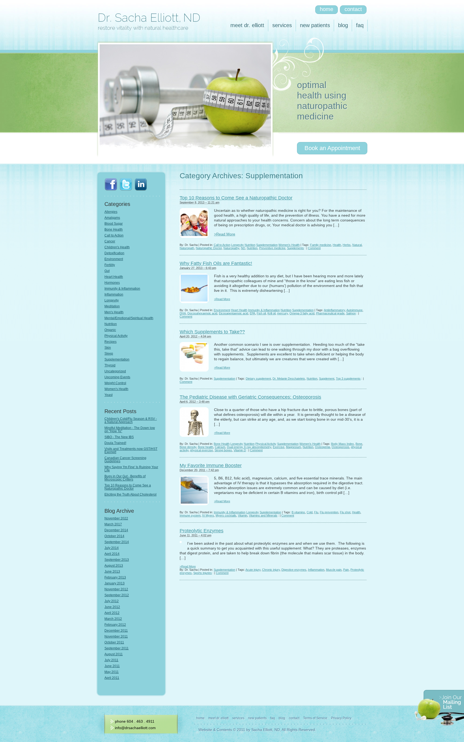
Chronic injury (271, 569)
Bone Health (222, 443)
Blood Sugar (113, 223)
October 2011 (114, 642)
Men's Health (114, 312)
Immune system (190, 515)
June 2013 (112, 571)
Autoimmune (354, 310)
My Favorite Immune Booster (211, 465)
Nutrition (250, 244)
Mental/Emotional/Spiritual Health (128, 318)
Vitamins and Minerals (263, 515)
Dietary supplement (258, 378)
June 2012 (112, 607)
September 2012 (116, 595)
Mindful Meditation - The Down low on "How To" (129, 429)
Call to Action (222, 244)
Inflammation (316, 569)
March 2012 (113, 618)
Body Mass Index (342, 443)
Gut (107, 270)
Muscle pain (334, 569)
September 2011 (116, 648)
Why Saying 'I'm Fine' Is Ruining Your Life (131, 468)
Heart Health (239, 310)
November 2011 (116, 636)
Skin (107, 347)
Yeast (108, 395)
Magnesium (293, 447)
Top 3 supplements (348, 378)
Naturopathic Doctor (209, 248)
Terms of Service (315, 718)
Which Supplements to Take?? (212, 331)
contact (353, 9)
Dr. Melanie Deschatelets (289, 378)
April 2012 (111, 612)
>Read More (224, 234)
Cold (310, 512)
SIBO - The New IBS (119, 437)
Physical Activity (265, 443)
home (326, 9)
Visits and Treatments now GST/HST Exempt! (130, 450)
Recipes (110, 341)
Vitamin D (240, 450)
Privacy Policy (341, 718)
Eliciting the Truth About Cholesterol (130, 494)
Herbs (347, 244)
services (282, 25)
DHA (183, 313)
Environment (222, 310)
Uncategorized (115, 371)
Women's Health (289, 244)
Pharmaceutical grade (330, 313)
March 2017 (113, 524)
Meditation (112, 306)
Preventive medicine (272, 248)
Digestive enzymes (293, 569)
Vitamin (242, 515)
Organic (110, 330)
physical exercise (201, 450)
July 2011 (111, 660)
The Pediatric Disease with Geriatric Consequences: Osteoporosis (250, 397)
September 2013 (116, 559)
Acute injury (252, 569)
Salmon (351, 313)
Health (337, 244)
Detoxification (114, 253)
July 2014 (111, 548)
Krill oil (271, 313)
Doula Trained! (115, 443)
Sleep (108, 353)
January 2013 (114, 583)
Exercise (278, 447)
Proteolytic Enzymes (201, 530)
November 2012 (116, 589)
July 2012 (111, 601)
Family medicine (320, 244)
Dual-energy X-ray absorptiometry (249, 447)
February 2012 (115, 624)
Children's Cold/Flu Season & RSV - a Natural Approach (130, 420)
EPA (252, 313)
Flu (316, 512)
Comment (314, 248)
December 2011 (116, 630)
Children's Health (117, 247)
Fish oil (261, 313)
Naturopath (187, 248)
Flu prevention (329, 512)
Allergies (110, 211)
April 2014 (111, 553)
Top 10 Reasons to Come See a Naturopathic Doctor (236, 198)
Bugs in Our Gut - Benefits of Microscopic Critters (125, 478)
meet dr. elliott (247, 25)
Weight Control (115, 383)
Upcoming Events (117, 377)
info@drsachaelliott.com (135, 728)
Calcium (220, 447)
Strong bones (223, 450)
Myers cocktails (226, 515)
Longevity (237, 244)
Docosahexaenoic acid (202, 313)
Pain (346, 569)
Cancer (109, 241)
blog (343, 25)
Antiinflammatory (334, 310)
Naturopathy (231, 248)
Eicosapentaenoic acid (233, 313)
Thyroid (109, 365)
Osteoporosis (340, 447)
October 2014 (114, 536)
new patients (315, 25)
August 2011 (113, 654)
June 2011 (112, 666)
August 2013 (113, 565)
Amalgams (112, 217)
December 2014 (116, 530)
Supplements (295, 248)
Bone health (205, 447)
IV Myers (208, 515)
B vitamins (298, 512)
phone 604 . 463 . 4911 (134, 721)
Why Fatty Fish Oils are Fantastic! (216, 263)
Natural (357, 244)
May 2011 (111, 672)
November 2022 (116, 518)
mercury (282, 313)
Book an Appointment (332, 148)
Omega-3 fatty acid (301, 313)
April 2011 (111, 677)
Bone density (188, 447)
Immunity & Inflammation (264, 310)
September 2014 (116, 542)
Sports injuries (202, 572)
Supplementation (267, 244)
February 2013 (115, 577)
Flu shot (345, 512)
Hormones (112, 282)
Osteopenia (322, 447)
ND (243, 248)
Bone (359, 443)
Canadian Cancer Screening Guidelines (125, 459)
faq (360, 25)
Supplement (326, 378)
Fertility (109, 265)
